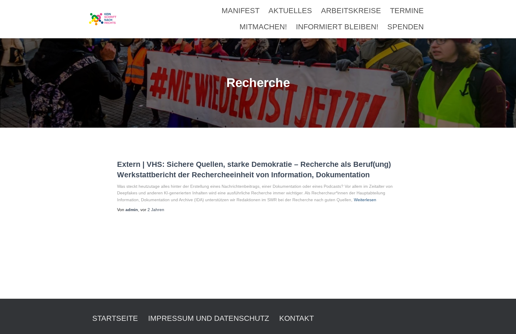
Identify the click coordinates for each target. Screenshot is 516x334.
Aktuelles (290, 10)
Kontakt (296, 318)
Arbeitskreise (351, 10)
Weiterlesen (365, 199)
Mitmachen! (263, 26)
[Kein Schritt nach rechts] (103, 19)
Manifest (240, 10)
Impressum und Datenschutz (208, 318)
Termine (407, 10)
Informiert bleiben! (337, 26)
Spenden (405, 26)
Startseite (115, 318)
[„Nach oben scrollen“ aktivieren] (504, 322)
